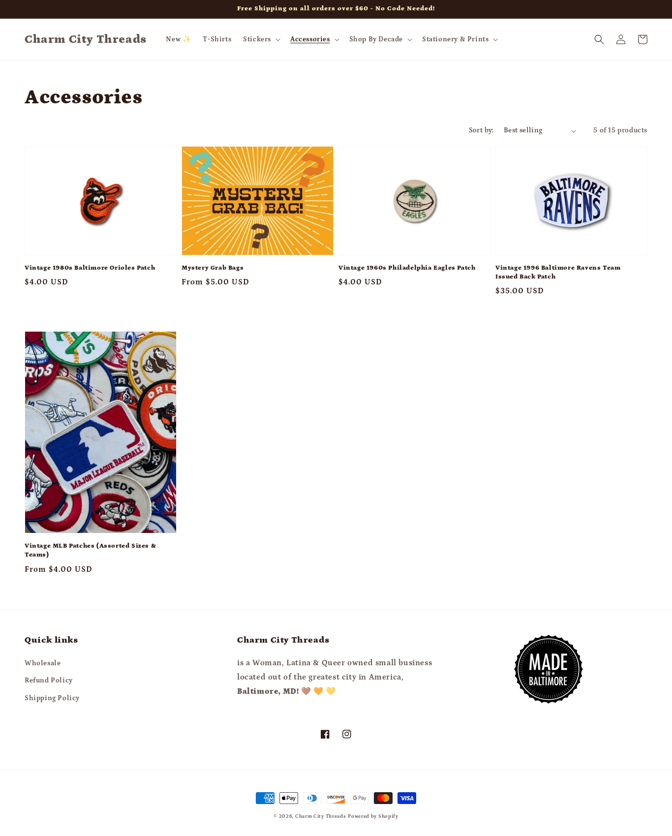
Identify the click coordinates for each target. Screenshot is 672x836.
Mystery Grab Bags (213, 268)
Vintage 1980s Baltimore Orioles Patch (90, 268)
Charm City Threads (320, 816)
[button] (260, 39)
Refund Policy (49, 680)
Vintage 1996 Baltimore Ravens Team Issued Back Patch (557, 272)
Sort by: (481, 130)
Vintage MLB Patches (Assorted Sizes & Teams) (90, 550)
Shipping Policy (52, 698)
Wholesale (43, 663)
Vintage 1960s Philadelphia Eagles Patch (406, 268)
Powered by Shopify (373, 816)
